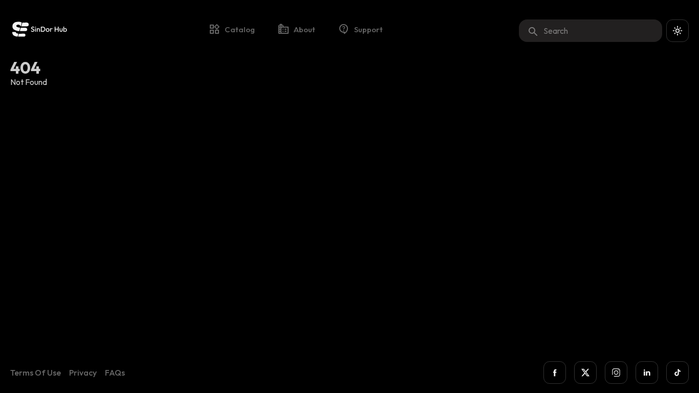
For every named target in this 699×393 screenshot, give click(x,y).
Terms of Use (35, 372)
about (304, 29)
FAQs (115, 372)
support (368, 29)
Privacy (83, 372)
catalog (240, 29)
